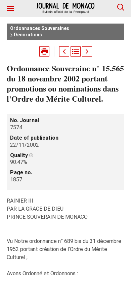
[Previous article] (64, 51)
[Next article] (87, 51)
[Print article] (44, 51)
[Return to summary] (76, 51)
